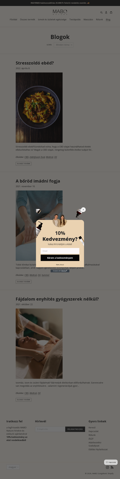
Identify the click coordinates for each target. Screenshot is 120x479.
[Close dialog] (83, 210)
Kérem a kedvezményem (60, 257)
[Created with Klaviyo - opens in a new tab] (60, 271)
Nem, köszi (60, 265)
